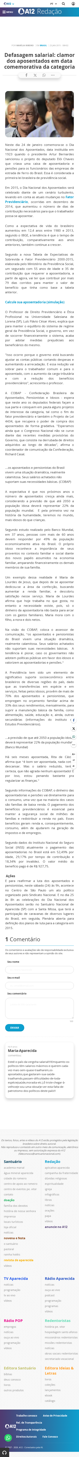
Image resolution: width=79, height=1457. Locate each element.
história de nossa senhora (20, 1211)
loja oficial (10, 1227)
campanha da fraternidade (61, 1173)
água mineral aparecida (18, 1173)
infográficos (52, 1194)
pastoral (9, 1249)
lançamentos (53, 1390)
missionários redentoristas (61, 1337)
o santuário (11, 1244)
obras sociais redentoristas (61, 1353)
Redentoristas (58, 1320)
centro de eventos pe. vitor (20, 1189)
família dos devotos (16, 1205)
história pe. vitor (55, 1326)
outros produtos (14, 1390)
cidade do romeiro (15, 1178)
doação (9, 1200)
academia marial (14, 1167)
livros (7, 1385)
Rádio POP (13, 1320)
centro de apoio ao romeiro (20, 1183)
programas (51, 1306)
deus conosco (12, 1379)
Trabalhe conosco (26, 1415)
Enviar (14, 1027)
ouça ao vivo (52, 1290)
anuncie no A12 (56, 1227)
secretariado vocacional (59, 1359)
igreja (48, 1189)
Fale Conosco (50, 1436)
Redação (52, 1161)
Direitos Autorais (26, 1436)
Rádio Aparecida (60, 1278)
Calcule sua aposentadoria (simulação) (34, 302)
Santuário (13, 1161)
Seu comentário (16, 993)
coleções (50, 1384)
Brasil (43, 45)
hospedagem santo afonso (61, 1332)
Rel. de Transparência (29, 1422)
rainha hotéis (12, 1254)
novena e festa (14, 1238)
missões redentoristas (58, 1343)
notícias (8, 1232)
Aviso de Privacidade (55, 1415)
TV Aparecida (16, 1278)
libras (48, 1200)
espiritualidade (54, 1183)
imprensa (10, 1216)
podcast (50, 1295)
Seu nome (13, 961)
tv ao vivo (9, 1295)
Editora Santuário (20, 1368)
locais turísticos (13, 1222)
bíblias (8, 1374)
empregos (10, 1326)
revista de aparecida (18, 1260)
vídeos (8, 1265)
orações (49, 1210)
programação (12, 1290)
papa (48, 1216)
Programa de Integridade (31, 1429)
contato (8, 1194)
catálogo (50, 1401)
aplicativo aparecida (57, 1167)
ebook (48, 1395)
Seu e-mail (13, 977)
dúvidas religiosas (56, 1178)
